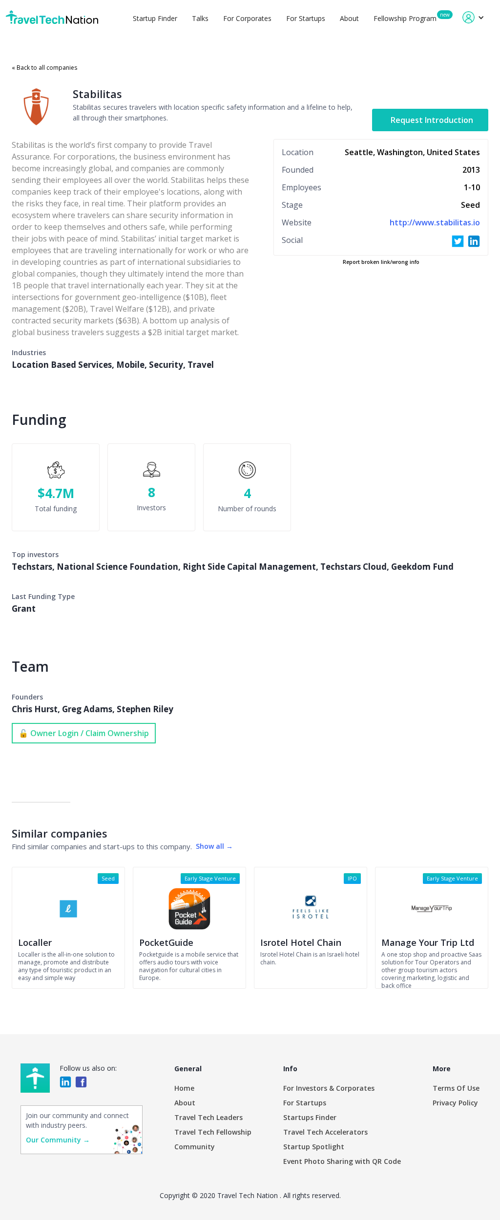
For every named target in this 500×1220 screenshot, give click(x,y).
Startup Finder (155, 18)
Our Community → (58, 1139)
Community (194, 1146)
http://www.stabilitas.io (435, 222)
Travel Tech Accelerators (325, 1132)
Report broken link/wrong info (381, 262)
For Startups (305, 18)
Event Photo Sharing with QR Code (342, 1161)
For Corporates (247, 18)
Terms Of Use (456, 1088)
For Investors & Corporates (329, 1088)
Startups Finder (309, 1117)
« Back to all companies (44, 67)
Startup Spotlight (313, 1146)
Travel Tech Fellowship (212, 1132)
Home (184, 1088)
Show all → (214, 846)
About (349, 18)
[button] (473, 17)
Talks (200, 18)
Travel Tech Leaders (208, 1117)
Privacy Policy (455, 1102)
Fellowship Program (405, 18)
